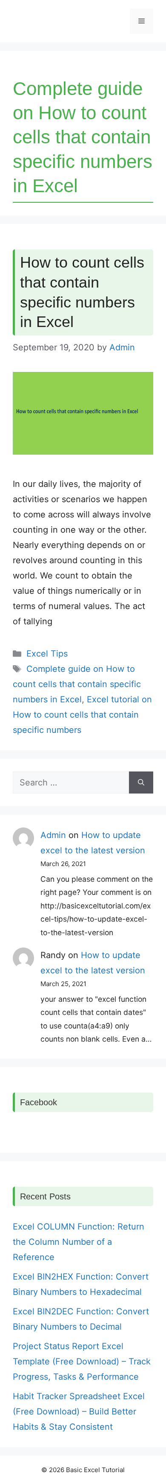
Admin (53, 835)
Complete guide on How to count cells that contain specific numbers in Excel (77, 684)
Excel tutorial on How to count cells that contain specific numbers (82, 714)
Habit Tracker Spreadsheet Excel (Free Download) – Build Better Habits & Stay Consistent (79, 1411)
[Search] (141, 782)
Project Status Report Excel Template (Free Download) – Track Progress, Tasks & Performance (82, 1361)
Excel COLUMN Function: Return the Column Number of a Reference (78, 1241)
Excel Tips (47, 653)
